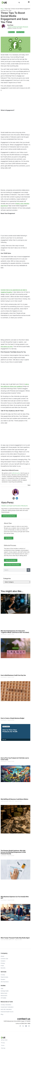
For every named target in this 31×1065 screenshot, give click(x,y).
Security (3, 968)
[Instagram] (29, 1026)
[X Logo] (23, 1026)
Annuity (3, 975)
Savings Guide (5, 991)
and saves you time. (7, 346)
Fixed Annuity (4, 977)
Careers (3, 961)
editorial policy (16, 473)
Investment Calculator (7, 1007)
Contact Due (4, 958)
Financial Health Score (7, 1012)
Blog (2, 8)
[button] (19, 3)
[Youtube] (26, 1026)
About (2, 956)
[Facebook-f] (20, 1026)
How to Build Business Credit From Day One (13, 675)
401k (2, 988)
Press (2, 965)
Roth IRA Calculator (6, 1009)
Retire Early (4, 993)
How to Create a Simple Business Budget (12, 718)
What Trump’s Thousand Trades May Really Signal (15, 938)
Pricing (3, 963)
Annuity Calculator (6, 1005)
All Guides (3, 998)
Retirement (4, 995)
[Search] (28, 570)
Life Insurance (5, 982)
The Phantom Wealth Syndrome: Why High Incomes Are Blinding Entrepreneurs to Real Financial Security (13, 852)
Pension (3, 979)
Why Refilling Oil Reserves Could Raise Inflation (14, 799)
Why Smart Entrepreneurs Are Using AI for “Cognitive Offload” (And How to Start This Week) (15, 631)
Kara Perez (7, 502)
